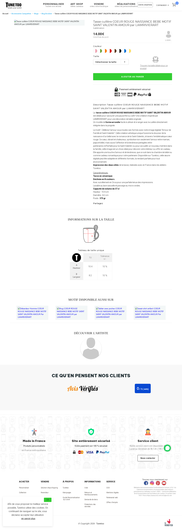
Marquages (67, 493)
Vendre (99, 5)
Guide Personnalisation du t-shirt (71, 499)
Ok (47, 499)
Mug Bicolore (47, 14)
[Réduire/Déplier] (167, 448)
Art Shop (76, 5)
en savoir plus (28, 518)
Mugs (36, 14)
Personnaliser (53, 5)
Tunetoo (66, 488)
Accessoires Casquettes (21, 14)
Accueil (5, 14)
